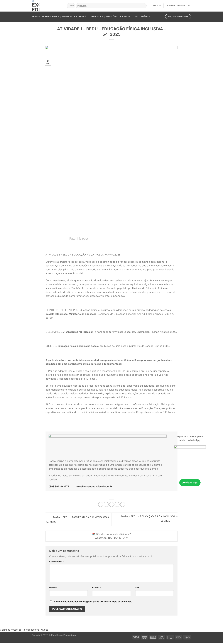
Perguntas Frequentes (45, 16)
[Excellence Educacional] (35, 6)
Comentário (56, 561)
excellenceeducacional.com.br (94, 486)
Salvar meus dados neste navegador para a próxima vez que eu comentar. (93, 601)
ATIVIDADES (97, 16)
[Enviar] (143, 5)
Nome (53, 587)
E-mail (96, 587)
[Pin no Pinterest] (117, 504)
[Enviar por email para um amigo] (111, 504)
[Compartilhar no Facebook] (100, 504)
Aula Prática (142, 16)
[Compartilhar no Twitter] (106, 504)
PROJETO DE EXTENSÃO (74, 16)
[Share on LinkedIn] (122, 504)
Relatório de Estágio (118, 16)
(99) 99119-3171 (59, 486)
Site (137, 587)
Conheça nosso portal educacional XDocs (24, 629)
